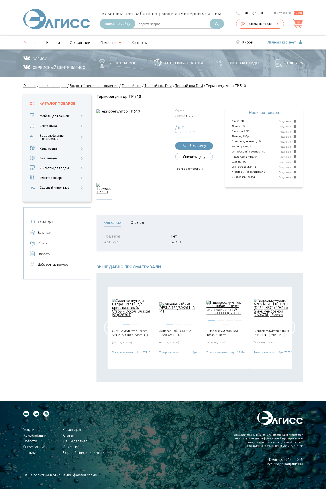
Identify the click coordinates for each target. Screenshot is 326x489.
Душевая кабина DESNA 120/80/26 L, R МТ (175, 332)
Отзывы (137, 222)
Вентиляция (48, 158)
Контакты (139, 43)
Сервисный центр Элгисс (59, 67)
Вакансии (44, 232)
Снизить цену (194, 157)
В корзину (197, 146)
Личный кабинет (281, 42)
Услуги (42, 243)
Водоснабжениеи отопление (52, 137)
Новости (53, 43)
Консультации (34, 435)
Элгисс (40, 59)
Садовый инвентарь (54, 187)
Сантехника (48, 126)
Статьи (68, 435)
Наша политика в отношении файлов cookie (60, 475)
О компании (80, 43)
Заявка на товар (260, 24)
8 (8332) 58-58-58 (255, 13)
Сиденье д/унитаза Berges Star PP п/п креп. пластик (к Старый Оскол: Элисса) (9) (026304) (130, 333)
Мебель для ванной (54, 116)
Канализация (49, 148)
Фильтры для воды (54, 168)
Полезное (108, 43)
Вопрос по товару (188, 168)
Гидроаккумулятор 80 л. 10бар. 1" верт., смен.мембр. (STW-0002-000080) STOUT (223, 333)
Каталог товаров (57, 103)
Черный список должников (85, 452)
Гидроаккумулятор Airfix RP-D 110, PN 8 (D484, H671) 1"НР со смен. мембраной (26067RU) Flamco (273, 333)
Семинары (45, 222)
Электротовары (51, 178)
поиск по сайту (117, 24)
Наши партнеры (76, 441)
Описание (112, 222)
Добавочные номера (53, 264)
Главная (29, 43)
